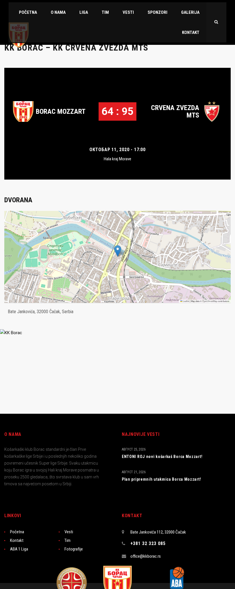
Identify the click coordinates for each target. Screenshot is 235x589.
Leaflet (185, 301)
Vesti (68, 531)
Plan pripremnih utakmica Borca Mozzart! (161, 479)
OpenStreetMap (209, 301)
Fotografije (73, 549)
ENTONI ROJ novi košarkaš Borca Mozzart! (162, 456)
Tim (67, 540)
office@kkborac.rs (145, 556)
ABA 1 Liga (19, 549)
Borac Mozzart (60, 111)
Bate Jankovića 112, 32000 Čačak (158, 532)
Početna (17, 531)
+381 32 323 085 (148, 543)
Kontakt (16, 540)
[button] (117, 251)
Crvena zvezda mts (175, 111)
